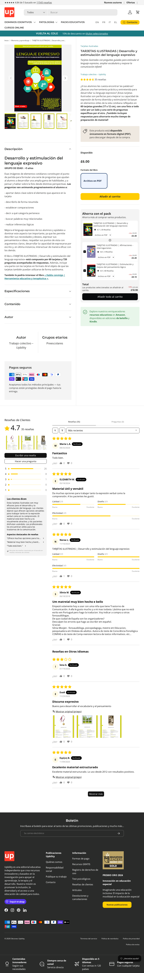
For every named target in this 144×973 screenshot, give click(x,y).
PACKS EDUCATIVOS (73, 22)
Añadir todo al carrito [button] (110, 296)
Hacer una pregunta (25, 461)
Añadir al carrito (110, 196)
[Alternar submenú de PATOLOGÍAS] (56, 22)
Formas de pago (80, 858)
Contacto (51, 882)
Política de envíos (133, 944)
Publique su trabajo (56, 876)
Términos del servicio (88, 938)
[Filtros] (62, 430)
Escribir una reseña (25, 455)
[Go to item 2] (28, 443)
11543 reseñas (44, 2)
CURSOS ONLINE (14, 27)
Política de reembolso (110, 938)
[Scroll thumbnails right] (43, 442)
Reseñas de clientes (82, 884)
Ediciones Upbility (17, 938)
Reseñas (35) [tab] (74, 421)
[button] (138, 12)
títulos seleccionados (97, 33)
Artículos (77, 890)
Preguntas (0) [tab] (118, 421)
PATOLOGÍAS (46, 22)
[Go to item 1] (13, 443)
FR (103, 22)
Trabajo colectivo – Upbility (93, 74)
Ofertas (130, 2)
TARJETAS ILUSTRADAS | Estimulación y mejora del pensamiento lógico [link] (115, 265)
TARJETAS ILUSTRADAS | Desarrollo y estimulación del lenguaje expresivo (49, 40)
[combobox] (70, 12)
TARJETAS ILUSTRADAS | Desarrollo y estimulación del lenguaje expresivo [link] (111, 224)
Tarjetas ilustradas (89, 46)
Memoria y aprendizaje (20, 40)
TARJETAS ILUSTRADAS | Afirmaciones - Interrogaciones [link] (115, 246)
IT (110, 22)
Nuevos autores (113, 2)
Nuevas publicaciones (117, 904)
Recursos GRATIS (81, 864)
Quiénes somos (54, 862)
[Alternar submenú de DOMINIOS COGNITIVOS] (34, 22)
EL (115, 22)
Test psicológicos (81, 878)
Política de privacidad (131, 938)
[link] (88, 229)
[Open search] (55, 430)
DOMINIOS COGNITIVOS (18, 22)
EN (97, 22)
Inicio (6, 40)
